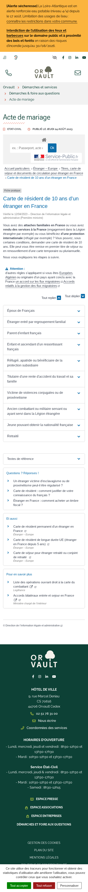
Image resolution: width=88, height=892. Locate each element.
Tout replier (49, 298)
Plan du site (44, 850)
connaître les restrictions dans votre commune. (42, 21)
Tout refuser (44, 885)
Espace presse (47, 799)
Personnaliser (69, 885)
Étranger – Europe (45, 168)
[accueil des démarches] (44, 139)
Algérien (10, 277)
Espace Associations (46, 807)
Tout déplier (73, 295)
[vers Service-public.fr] (56, 158)
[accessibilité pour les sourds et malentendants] (17, 57)
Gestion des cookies (44, 842)
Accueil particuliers (17, 168)
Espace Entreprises (46, 816)
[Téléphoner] (9, 72)
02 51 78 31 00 (46, 714)
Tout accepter (19, 885)
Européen (65, 273)
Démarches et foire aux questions (44, 824)
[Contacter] (78, 72)
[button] (44, 310)
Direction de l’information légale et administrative (33, 625)
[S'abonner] (5, 57)
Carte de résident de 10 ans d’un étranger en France (42, 177)
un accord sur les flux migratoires (38, 281)
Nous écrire (46, 721)
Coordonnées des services (46, 728)
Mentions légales (44, 857)
